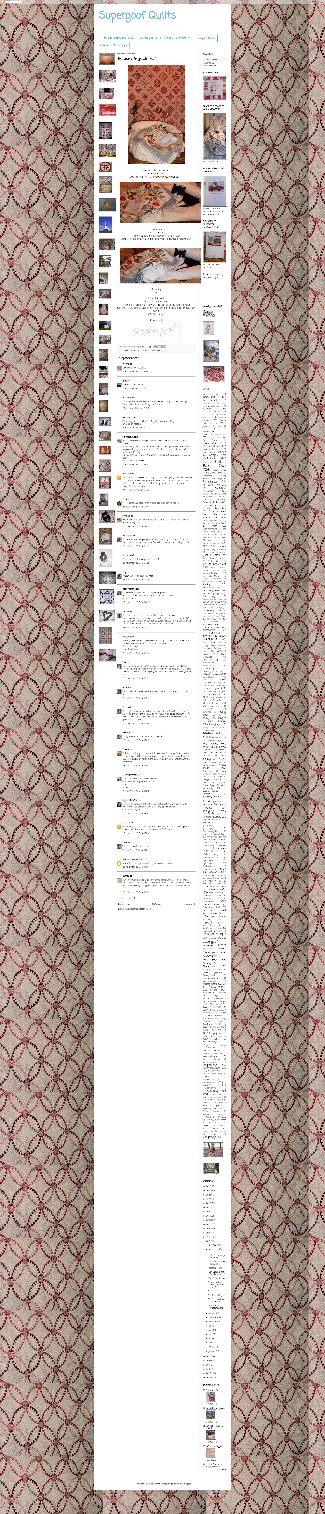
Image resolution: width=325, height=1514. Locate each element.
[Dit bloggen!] (157, 346)
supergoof (219, 919)
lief (204, 694)
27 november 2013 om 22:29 (136, 408)
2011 (208, 1360)
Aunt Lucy (211, 411)
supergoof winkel (215, 952)
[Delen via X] (159, 346)
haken (211, 567)
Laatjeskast (208, 677)
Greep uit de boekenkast (214, 562)
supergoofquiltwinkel (214, 985)
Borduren (221, 452)
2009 (209, 1369)
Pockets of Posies (212, 813)
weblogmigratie (209, 1088)
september (214, 1317)
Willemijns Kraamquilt (213, 1100)
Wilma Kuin (128, 473)
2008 (209, 1373)
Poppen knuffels (212, 817)
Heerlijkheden (214, 590)
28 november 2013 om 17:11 (135, 850)
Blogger (187, 1483)
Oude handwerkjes (214, 787)
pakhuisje (217, 801)
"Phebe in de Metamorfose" (215, 1307)
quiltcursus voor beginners (213, 842)
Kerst (205, 642)
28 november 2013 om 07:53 (136, 563)
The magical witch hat (211, 1013)
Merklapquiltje (214, 740)
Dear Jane (220, 508)
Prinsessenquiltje (210, 831)
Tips (224, 1030)
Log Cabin (215, 706)
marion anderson (130, 859)
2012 (208, 1356)
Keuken (219, 648)
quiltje (216, 855)
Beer (219, 429)
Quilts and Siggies (214, 1446)
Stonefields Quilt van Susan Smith (214, 911)
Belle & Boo (220, 434)
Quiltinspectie (218, 851)
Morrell (206, 749)
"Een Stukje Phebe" (216, 1278)
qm (124, 380)
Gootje (211, 561)
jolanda (126, 876)
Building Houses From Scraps (214, 477)
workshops (222, 1131)
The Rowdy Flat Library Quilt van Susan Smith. (214, 1026)
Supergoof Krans (214, 928)
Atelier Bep (220, 408)
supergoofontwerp (210, 978)
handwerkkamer (211, 573)
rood (221, 875)
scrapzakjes (207, 878)
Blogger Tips (217, 449)
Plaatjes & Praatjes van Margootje (214, 808)
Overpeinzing (212, 797)
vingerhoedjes (210, 1065)
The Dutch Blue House (215, 1010)
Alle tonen (222, 1470)
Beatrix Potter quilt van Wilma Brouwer (214, 423)
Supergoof (127, 535)
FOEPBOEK (221, 546)
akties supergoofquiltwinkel (214, 404)
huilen (211, 607)
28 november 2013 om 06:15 (136, 526)
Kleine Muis (210, 654)
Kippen (205, 651)
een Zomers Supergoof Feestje (214, 530)
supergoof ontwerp (210, 943)
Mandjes (207, 718)
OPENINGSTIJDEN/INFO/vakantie (116, 38)
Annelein (126, 516)
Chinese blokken (210, 494)
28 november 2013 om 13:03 (136, 740)
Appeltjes (207, 409)
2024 (208, 1195)
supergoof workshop (210, 958)
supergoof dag (220, 925)
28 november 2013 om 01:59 (136, 506)
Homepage (157, 904)
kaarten (222, 619)
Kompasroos (209, 662)
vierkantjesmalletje (210, 1062)
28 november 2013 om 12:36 (136, 723)
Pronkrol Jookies (210, 834)
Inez (125, 662)
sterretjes (161, 350)
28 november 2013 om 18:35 (136, 892)
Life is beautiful (216, 697)
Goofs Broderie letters (214, 558)
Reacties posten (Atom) (141, 909)
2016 (208, 1228)
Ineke (125, 842)
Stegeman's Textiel (211, 898)
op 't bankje (218, 782)
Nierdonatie (208, 771)
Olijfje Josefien (210, 779)
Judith (125, 732)
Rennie (126, 611)
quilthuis (222, 845)
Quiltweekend (209, 866)
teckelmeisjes (211, 1001)
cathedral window (214, 485)
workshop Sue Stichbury (214, 1117)
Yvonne (126, 749)
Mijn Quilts (210, 744)
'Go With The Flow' (211, 394)
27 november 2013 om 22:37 (136, 464)
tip (216, 1030)
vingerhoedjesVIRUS (211, 1071)
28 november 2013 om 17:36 (136, 867)
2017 (208, 1224)
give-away (211, 552)
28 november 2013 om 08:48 (136, 602)
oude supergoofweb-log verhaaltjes (214, 791)
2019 (208, 1216)
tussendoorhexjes (210, 1042)
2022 (209, 1203)
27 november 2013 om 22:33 (136, 427)
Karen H (126, 822)
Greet (125, 707)
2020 (209, 1211)
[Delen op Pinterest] (164, 346)
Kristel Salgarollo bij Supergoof (214, 673)
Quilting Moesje (130, 774)
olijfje (219, 776)
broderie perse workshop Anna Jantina (214, 472)
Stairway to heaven (212, 895)
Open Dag (208, 785)
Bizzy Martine (129, 589)
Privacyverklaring (205, 38)
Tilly (124, 572)
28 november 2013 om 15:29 (136, 833)
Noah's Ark (216, 774)
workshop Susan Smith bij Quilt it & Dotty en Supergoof (214, 1123)
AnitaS (126, 687)
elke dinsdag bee (215, 535)
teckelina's (207, 998)
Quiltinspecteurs (149, 350)
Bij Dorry (210, 440)
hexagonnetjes (208, 599)
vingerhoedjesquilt (211, 1068)
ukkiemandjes (209, 1047)
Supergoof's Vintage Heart (213, 969)
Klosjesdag (208, 657)
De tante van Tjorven (215, 1408)
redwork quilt (209, 875)
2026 (209, 1186)
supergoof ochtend (215, 938)
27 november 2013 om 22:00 (136, 371)
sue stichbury (214, 916)
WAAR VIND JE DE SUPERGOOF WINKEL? (165, 38)
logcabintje (207, 709)
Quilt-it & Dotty (217, 840)
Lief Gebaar (219, 694)
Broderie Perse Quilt (214, 463)
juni (211, 1330)
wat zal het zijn (209, 1082)
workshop (207, 1108)
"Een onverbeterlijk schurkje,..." (216, 1263)
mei (211, 1334)
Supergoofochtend (210, 975)
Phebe (139, 350)
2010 (208, 1365)
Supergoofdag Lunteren (213, 972)
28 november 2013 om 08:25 (136, 579)
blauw (205, 449)
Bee (219, 426)
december (213, 1245)
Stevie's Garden (211, 904)
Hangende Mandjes (212, 576)
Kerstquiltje (208, 648)
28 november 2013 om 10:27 (136, 678)
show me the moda (212, 884)
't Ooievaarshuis (214, 395)
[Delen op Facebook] (162, 346)
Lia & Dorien (207, 691)
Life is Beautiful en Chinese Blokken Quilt (214, 702)
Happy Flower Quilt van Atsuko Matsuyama (214, 580)
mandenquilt (216, 715)
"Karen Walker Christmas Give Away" (216, 1285)
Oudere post (189, 904)
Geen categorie (212, 549)
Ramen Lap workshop (214, 870)
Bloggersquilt (208, 452)
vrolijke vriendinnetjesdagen (211, 1078)
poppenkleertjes (209, 825)
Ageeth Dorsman (130, 800)
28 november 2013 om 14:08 (136, 791)
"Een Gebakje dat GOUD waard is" (216, 1273)
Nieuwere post (124, 904)
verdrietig (207, 1053)
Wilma (126, 364)
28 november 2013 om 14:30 (136, 813)
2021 (208, 1207)
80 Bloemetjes (211, 400)
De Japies (208, 505)
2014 (208, 1237)
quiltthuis (207, 863)
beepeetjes (207, 429)
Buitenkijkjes (210, 482)
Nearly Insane (130, 350)
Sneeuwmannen (216, 892)
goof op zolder (211, 555)
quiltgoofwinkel (208, 845)
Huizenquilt (211, 610)
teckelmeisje (221, 998)
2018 (208, 1220)
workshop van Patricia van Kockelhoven (214, 1128)
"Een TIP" (212, 1291)
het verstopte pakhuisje (214, 593)
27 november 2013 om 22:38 (136, 490)
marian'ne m (212, 1390)
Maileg (222, 712)
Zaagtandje (209, 1137)
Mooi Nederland (211, 747)
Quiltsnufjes (208, 860)
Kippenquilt (216, 651)
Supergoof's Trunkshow (209, 965)
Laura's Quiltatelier (214, 1464)
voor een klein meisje (213, 1074)
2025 (209, 1190)
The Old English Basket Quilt (214, 1014)
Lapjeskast (217, 688)
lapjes (220, 683)
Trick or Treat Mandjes (214, 1038)
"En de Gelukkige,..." (216, 1295)
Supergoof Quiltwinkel (214, 948)
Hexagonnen (215, 596)
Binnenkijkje (209, 443)
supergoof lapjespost (212, 931)
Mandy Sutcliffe (209, 727)
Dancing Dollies (212, 502)
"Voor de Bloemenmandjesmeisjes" (216, 1255)
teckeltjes (222, 1001)
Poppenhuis (208, 822)
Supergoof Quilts (137, 15)
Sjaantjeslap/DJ (217, 889)
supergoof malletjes (214, 934)
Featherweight (220, 537)
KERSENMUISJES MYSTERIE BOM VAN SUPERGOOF (214, 627)
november (213, 1249)
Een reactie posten (128, 898)
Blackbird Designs (212, 446)
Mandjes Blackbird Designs (214, 719)
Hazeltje (222, 587)
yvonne (126, 499)
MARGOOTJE (212, 733)
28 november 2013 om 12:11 (135, 698)
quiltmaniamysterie (210, 857)
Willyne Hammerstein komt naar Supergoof (214, 1104)
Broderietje (207, 476)
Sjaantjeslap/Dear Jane (214, 886)
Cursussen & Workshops (112, 45)
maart (212, 1342)
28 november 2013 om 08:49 (136, 627)
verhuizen (219, 1053)
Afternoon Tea (209, 403)
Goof (221, 552)
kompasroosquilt (209, 666)
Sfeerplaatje (220, 878)
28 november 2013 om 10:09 (136, 653)
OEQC (209, 776)
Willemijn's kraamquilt (213, 1097)
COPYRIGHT (219, 500)
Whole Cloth (216, 1094)
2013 (208, 1241)
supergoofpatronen (209, 981)
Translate (212, 65)
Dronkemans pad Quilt (214, 525)
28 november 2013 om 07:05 (136, 546)
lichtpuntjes (219, 691)
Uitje (205, 1045)
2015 (208, 1232)
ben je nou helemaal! (216, 437)
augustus (213, 1321)
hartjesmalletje (209, 588)
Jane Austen (208, 616)
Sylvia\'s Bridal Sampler (214, 994)
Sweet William (218, 987)
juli (210, 1326)
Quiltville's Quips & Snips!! (214, 1427)
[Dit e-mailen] (154, 346)
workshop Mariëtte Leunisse (213, 1114)
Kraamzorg (208, 668)
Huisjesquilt (221, 607)
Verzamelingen (210, 1056)
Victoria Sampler (211, 1059)
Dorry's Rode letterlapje (214, 519)
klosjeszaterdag (210, 659)
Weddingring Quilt (214, 1091)
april (211, 1338)
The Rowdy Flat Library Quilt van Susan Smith (214, 1020)
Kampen (214, 621)
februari (213, 1347)
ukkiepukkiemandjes (211, 1050)
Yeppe (213, 1134)
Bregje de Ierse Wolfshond (214, 456)
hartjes (207, 585)
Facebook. (206, 537)
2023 (209, 1199)
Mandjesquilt (215, 724)
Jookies (213, 619)
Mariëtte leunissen (219, 738)
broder (205, 462)
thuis (209, 1030)
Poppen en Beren (212, 819)
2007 (209, 1377)
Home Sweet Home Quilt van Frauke (214, 603)
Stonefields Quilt (211, 907)
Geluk (223, 549)
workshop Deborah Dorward (214, 1110)
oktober (212, 1313)
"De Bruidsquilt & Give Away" (216, 1300)
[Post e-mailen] (150, 346)
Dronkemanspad (210, 529)
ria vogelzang (129, 437)
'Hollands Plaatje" (216, 1268)
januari (212, 1351)
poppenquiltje (208, 828)
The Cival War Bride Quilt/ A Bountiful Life (214, 1006)
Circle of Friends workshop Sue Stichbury (214, 497)
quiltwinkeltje (208, 869)
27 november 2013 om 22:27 (136, 388)
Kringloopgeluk (208, 671)
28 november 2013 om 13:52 (136, 765)
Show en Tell (214, 881)
